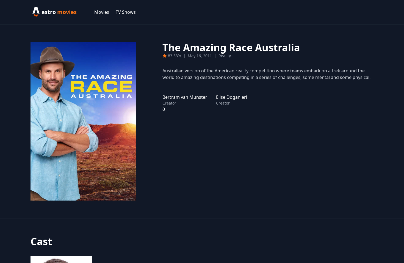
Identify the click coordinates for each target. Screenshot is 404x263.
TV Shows (126, 12)
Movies (101, 12)
